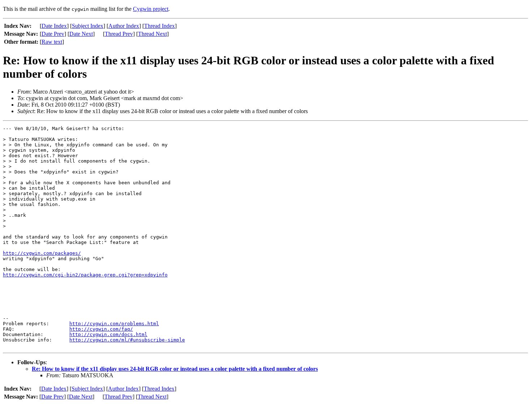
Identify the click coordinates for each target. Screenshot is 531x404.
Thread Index (159, 26)
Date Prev (53, 34)
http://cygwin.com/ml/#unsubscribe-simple (127, 340)
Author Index (123, 26)
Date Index (54, 26)
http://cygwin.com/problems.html (114, 323)
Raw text (52, 42)
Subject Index (87, 26)
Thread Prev (119, 34)
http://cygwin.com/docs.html (108, 334)
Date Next (81, 34)
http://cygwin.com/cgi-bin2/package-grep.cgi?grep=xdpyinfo (85, 275)
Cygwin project (150, 9)
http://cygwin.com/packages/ (42, 253)
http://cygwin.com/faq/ (101, 329)
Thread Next (152, 34)
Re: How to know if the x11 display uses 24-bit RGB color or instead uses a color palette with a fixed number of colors (175, 369)
